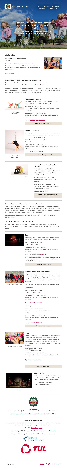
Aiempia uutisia (9, 73)
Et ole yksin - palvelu (36, 428)
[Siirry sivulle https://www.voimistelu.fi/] (33, 439)
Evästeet (42, 464)
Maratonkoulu (22, 414)
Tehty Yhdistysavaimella (56, 464)
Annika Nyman (34, 120)
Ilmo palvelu (52, 431)
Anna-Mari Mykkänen (36, 302)
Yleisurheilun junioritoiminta (35, 414)
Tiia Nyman (42, 120)
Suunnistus (47, 414)
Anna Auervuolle (43, 191)
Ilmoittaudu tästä (39, 84)
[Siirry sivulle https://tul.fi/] (33, 449)
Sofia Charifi (43, 254)
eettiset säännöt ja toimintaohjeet (23, 423)
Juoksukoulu (14, 414)
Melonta (54, 414)
